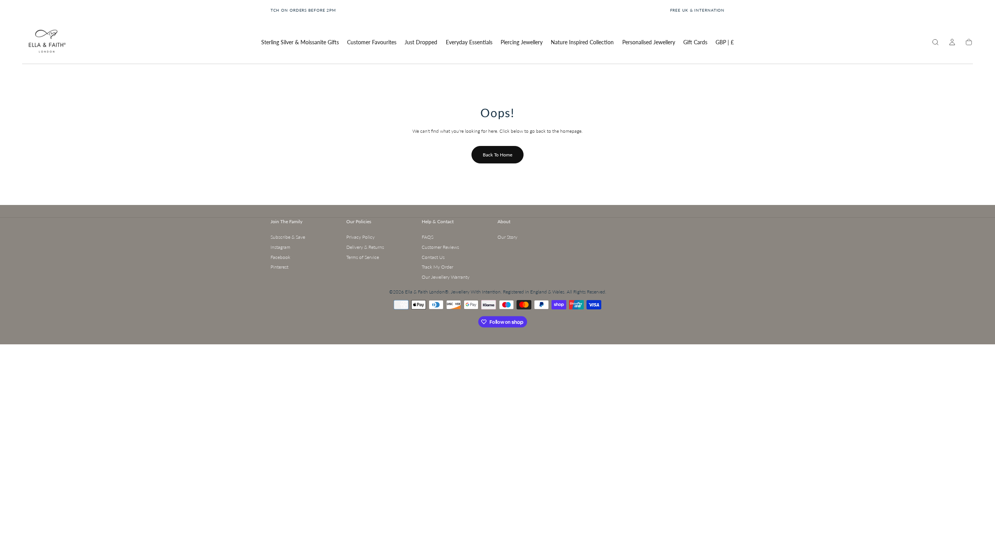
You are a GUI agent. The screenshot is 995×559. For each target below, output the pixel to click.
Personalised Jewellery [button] (648, 42)
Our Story (507, 237)
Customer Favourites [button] (371, 42)
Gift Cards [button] (695, 42)
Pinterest (279, 267)
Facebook (280, 257)
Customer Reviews (440, 247)
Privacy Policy (360, 237)
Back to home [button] (497, 155)
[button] (725, 43)
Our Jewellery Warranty (446, 277)
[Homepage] (46, 42)
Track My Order (437, 267)
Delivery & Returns (365, 247)
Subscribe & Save (288, 237)
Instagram (280, 247)
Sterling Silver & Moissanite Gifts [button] (300, 42)
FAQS (427, 237)
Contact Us (433, 257)
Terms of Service (362, 257)
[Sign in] (952, 42)
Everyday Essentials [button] (469, 42)
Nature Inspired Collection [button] (582, 42)
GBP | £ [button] (725, 42)
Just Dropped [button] (421, 42)
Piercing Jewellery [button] (522, 42)
